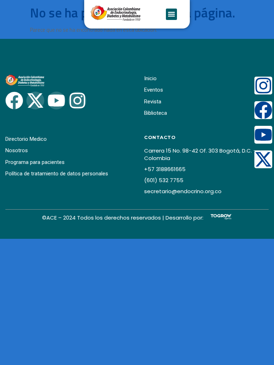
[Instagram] (263, 85)
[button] (171, 14)
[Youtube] (263, 135)
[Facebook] (263, 110)
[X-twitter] (263, 159)
